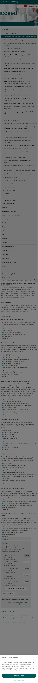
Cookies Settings (19, 680)
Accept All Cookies (19, 675)
